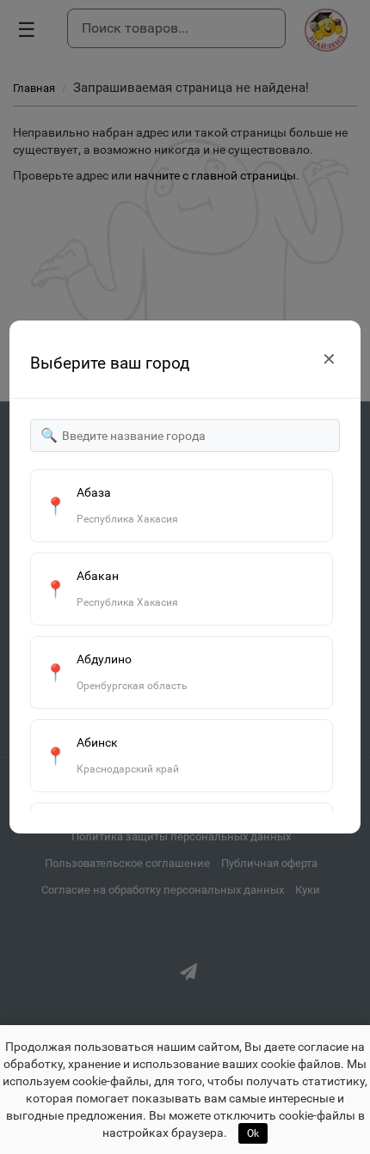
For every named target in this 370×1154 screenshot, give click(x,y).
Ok (253, 1133)
